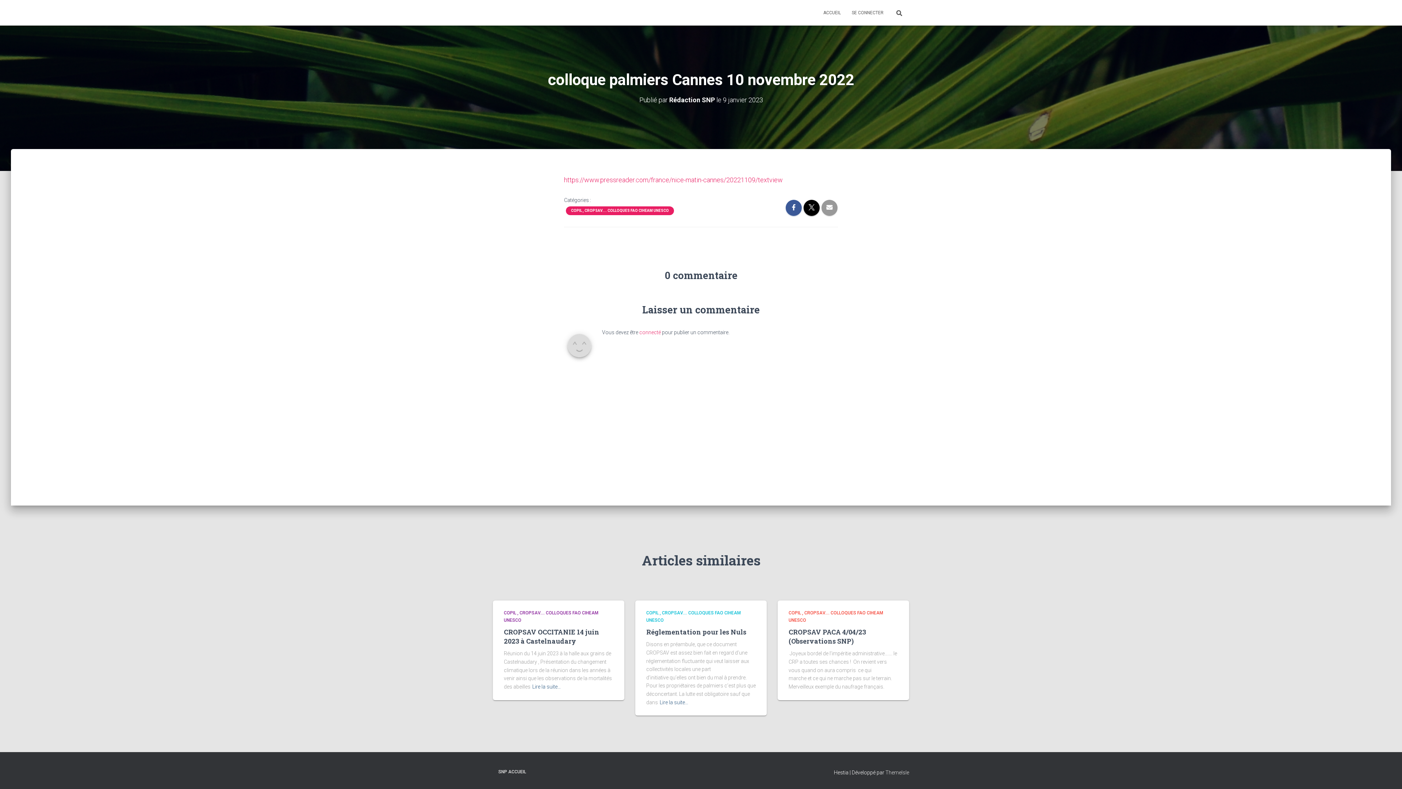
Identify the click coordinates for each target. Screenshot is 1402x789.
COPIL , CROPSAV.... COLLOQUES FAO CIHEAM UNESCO (620, 211)
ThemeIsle (897, 772)
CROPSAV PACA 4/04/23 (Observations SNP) (827, 636)
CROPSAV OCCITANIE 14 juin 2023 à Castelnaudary (551, 636)
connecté (650, 332)
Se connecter (868, 12)
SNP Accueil (512, 771)
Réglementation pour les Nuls (696, 632)
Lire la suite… (546, 687)
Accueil (832, 12)
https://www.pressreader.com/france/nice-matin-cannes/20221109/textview (673, 180)
